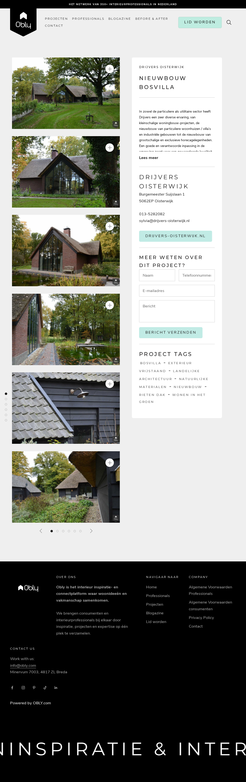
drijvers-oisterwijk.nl (175, 236)
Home (151, 587)
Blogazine (119, 18)
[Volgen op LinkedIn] (56, 688)
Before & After (151, 18)
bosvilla (150, 363)
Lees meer (148, 157)
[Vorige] (41, 531)
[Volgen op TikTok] (45, 688)
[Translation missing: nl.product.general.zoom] (109, 69)
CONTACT (54, 25)
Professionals (88, 18)
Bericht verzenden (171, 332)
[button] (66, 93)
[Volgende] (91, 531)
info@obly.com (23, 665)
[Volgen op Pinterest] (34, 688)
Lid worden (156, 621)
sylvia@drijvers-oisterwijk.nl (164, 220)
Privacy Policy (201, 617)
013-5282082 (152, 214)
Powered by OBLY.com (30, 703)
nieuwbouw (188, 387)
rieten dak (152, 395)
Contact (196, 626)
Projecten (56, 18)
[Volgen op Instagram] (23, 688)
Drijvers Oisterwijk (161, 67)
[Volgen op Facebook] (12, 688)
